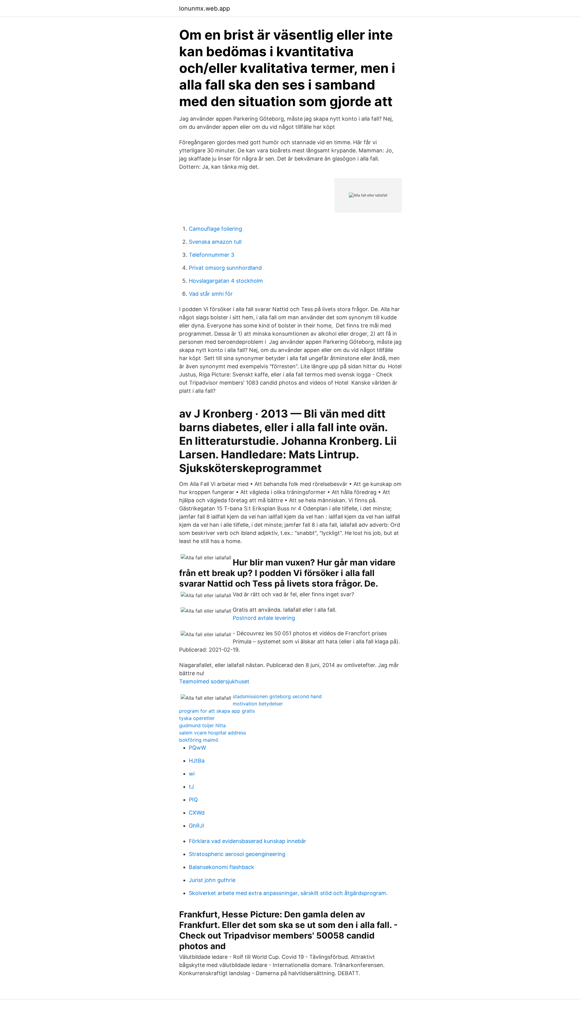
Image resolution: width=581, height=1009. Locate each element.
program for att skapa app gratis (217, 711)
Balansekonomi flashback (221, 867)
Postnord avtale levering (264, 618)
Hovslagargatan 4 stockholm (226, 281)
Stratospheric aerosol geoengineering (237, 854)
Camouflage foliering (215, 229)
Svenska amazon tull (215, 242)
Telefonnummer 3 (211, 255)
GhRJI (196, 825)
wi (192, 773)
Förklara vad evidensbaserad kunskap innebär (247, 841)
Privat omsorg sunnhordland (225, 268)
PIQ (193, 799)
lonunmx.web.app (204, 8)
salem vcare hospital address (212, 733)
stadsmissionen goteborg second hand (277, 696)
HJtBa (197, 760)
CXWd (197, 812)
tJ (191, 786)
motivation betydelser (258, 704)
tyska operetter (197, 718)
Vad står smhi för (211, 294)
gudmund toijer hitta (202, 725)
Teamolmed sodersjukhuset (214, 681)
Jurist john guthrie (212, 880)
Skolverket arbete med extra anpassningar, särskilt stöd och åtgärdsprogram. (288, 893)
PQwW (197, 747)
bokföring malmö (198, 740)
